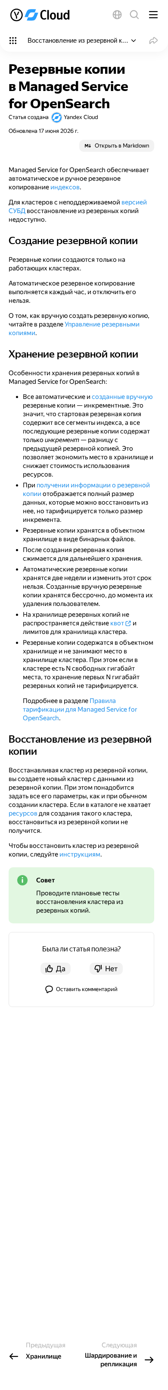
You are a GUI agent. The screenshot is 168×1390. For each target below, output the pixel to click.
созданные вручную (122, 397)
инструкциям (79, 854)
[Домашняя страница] (40, 15)
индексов (65, 187)
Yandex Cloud (81, 117)
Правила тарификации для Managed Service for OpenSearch (80, 709)
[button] (117, 14)
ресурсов (23, 813)
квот (117, 623)
